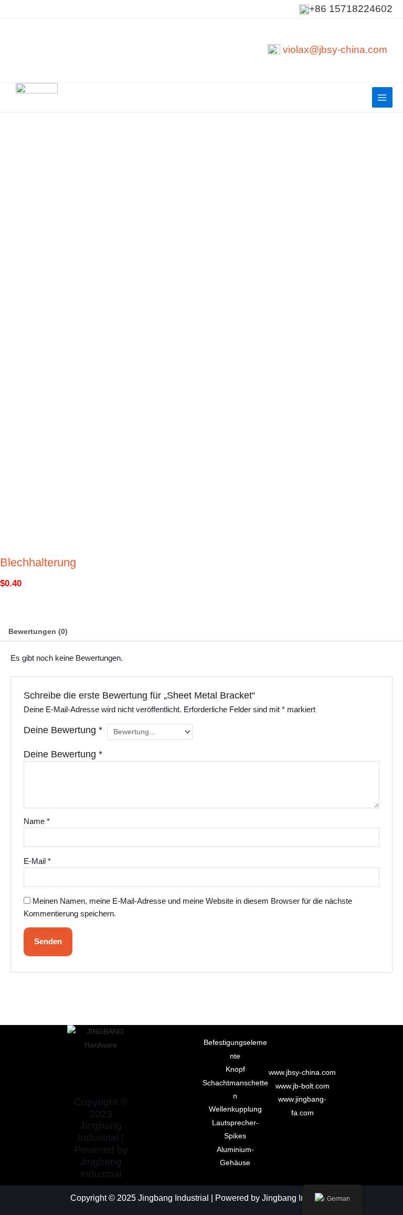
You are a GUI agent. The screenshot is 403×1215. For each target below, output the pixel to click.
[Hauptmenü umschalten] (382, 97)
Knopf (235, 1069)
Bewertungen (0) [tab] (38, 632)
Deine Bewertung (63, 730)
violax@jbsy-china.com (335, 49)
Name (37, 821)
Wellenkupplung (235, 1109)
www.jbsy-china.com (302, 1072)
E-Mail (37, 861)
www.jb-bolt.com (302, 1086)
